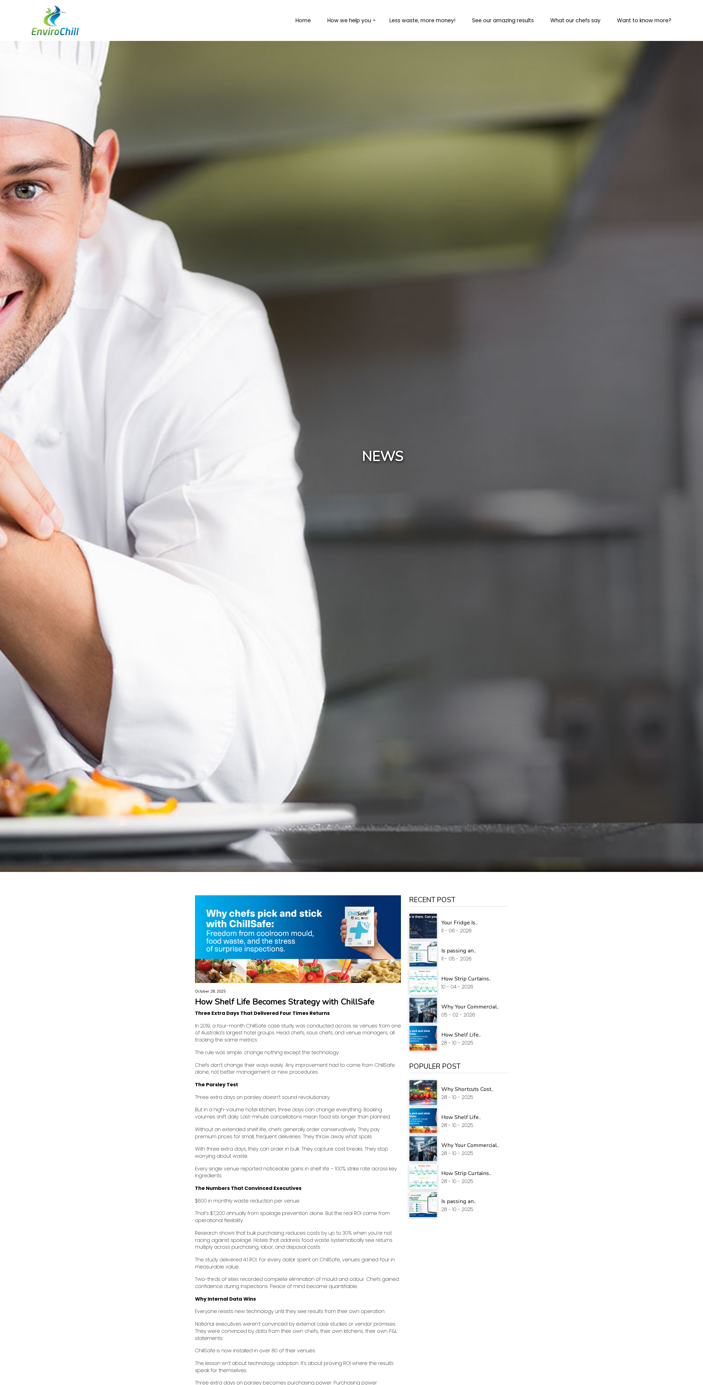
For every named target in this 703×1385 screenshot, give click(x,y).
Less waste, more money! (422, 20)
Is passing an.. (458, 950)
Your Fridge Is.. (459, 922)
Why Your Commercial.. (470, 1006)
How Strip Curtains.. (466, 978)
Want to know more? (644, 20)
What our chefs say (575, 20)
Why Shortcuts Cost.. (467, 1089)
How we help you (349, 20)
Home (303, 20)
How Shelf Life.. (461, 1034)
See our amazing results (503, 20)
